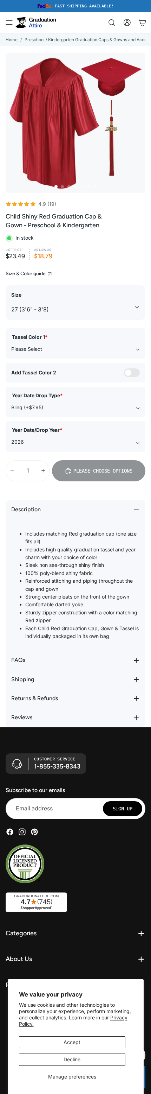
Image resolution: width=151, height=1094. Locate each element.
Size (16, 295)
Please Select (26, 349)
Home (12, 39)
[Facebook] (10, 832)
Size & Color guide (26, 274)
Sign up (122, 808)
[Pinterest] (34, 832)
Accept (72, 1042)
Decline (72, 1059)
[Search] (111, 22)
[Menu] (9, 22)
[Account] (127, 22)
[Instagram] (22, 832)
